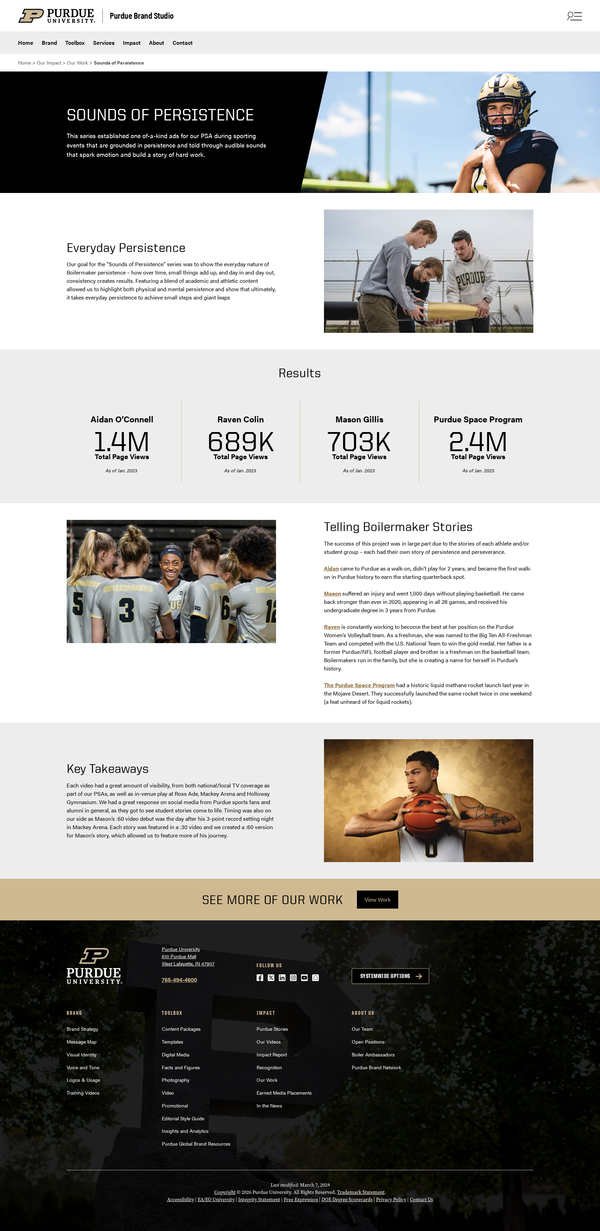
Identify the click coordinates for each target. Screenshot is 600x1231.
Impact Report (272, 1054)
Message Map (82, 1041)
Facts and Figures (181, 1067)
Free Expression (301, 1199)
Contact (183, 43)
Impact (132, 43)
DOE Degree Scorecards (347, 1199)
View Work (378, 899)
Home (25, 43)
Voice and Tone (83, 1067)
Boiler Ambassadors (373, 1054)
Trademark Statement (361, 1192)
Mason (332, 593)
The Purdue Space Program (359, 685)
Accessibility (180, 1199)
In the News (269, 1105)
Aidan (331, 568)
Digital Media (175, 1054)
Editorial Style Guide (183, 1118)
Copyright (225, 1192)
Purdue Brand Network (376, 1067)
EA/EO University (216, 1199)
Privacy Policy (391, 1199)
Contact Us (421, 1199)
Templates (172, 1041)
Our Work (267, 1079)
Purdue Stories (272, 1028)
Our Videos (269, 1041)
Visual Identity (82, 1054)
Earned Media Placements (284, 1092)
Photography (176, 1079)
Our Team (362, 1028)
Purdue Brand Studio (142, 15)
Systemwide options (385, 975)
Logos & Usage (83, 1079)
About (156, 43)
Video (168, 1092)
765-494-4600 (179, 980)
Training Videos (83, 1092)
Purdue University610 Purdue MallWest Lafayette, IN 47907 (188, 956)
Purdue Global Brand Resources (196, 1143)
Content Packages (181, 1028)
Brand (49, 43)
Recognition (269, 1067)
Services (104, 43)
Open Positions (368, 1041)
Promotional (175, 1105)
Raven (332, 627)
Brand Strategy (82, 1028)
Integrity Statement (259, 1199)
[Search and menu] (573, 16)
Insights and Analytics (186, 1130)
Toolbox (75, 43)
